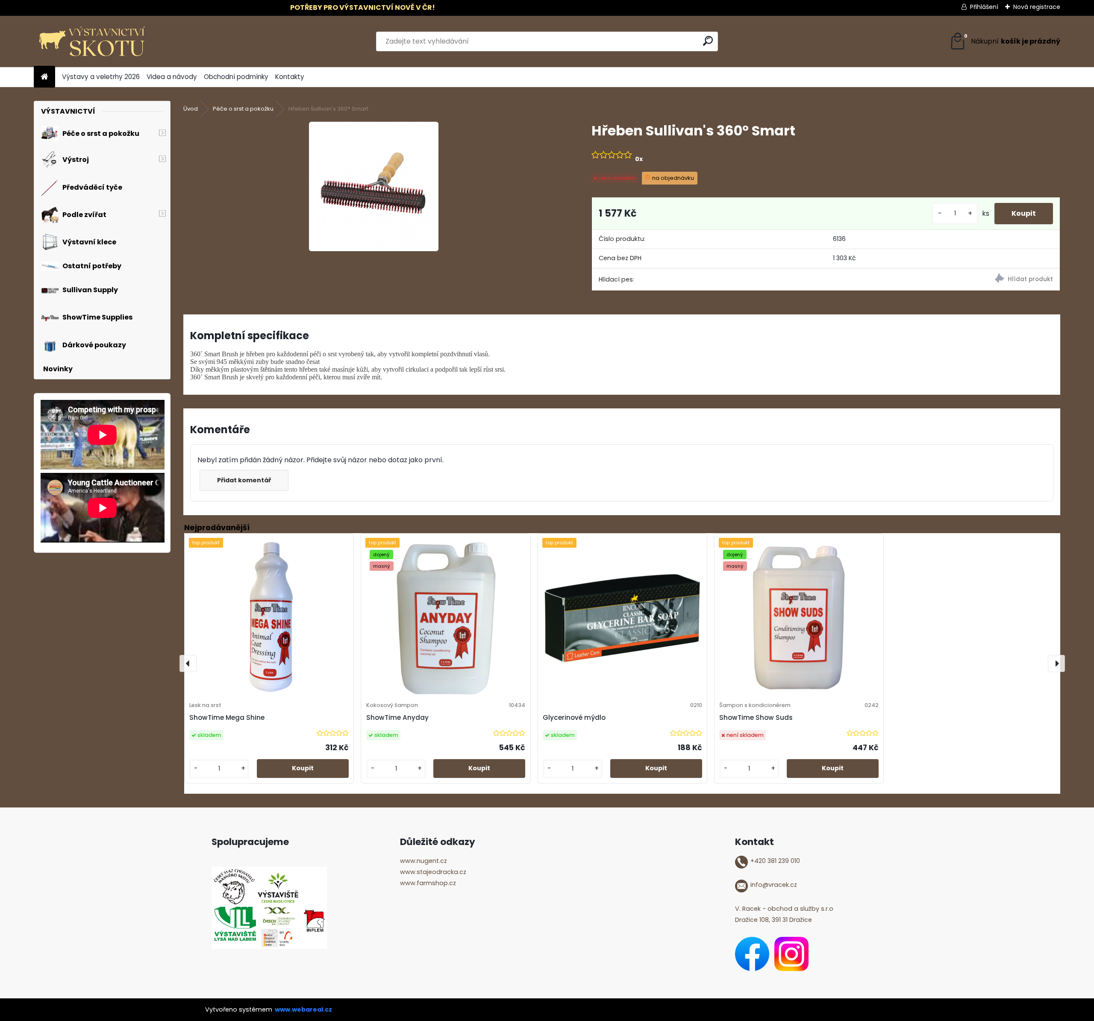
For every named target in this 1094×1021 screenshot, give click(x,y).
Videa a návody (172, 76)
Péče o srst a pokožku (243, 109)
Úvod (190, 109)
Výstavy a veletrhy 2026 (101, 76)
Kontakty (289, 76)
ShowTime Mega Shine (227, 717)
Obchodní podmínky (236, 76)
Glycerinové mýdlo (574, 717)
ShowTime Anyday (397, 717)
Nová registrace (1036, 7)
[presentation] (188, 663)
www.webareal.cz (303, 1009)
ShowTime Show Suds (756, 717)
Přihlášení (984, 7)
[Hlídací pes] (943, 279)
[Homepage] (44, 77)
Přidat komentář (244, 480)
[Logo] (92, 41)
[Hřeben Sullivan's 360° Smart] (373, 186)
